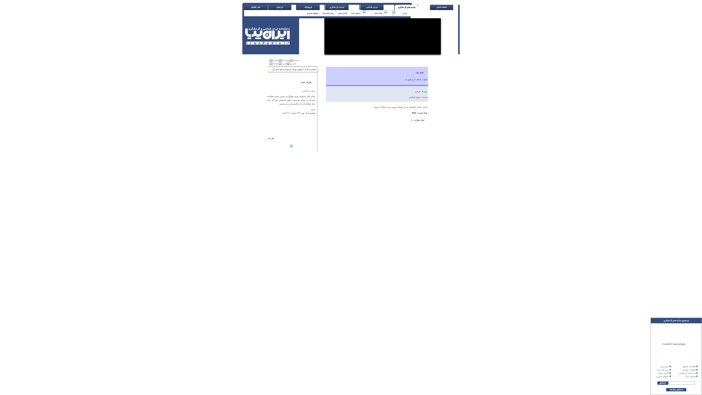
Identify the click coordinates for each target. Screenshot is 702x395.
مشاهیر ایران (690, 376)
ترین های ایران (662, 370)
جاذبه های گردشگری (687, 373)
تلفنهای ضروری (662, 376)
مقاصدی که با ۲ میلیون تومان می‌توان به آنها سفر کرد (294, 69)
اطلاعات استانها (689, 366)
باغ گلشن (306, 91)
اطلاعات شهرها (689, 370)
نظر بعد (273, 138)
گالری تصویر (663, 373)
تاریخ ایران (664, 366)
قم (414, 79)
